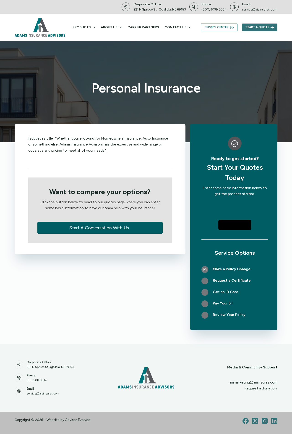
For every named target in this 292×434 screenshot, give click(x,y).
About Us (109, 27)
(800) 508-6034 (214, 9)
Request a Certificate (232, 280)
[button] (100, 228)
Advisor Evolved (77, 420)
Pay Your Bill (223, 303)
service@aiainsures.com (259, 9)
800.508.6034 (37, 380)
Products (82, 27)
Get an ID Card (225, 292)
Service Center (217, 27)
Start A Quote (257, 27)
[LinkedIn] (274, 421)
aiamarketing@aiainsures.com (253, 382)
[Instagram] (265, 421)
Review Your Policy (229, 314)
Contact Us (176, 27)
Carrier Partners (143, 27)
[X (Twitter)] (255, 421)
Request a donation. (260, 388)
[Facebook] (245, 421)
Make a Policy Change (231, 269)
